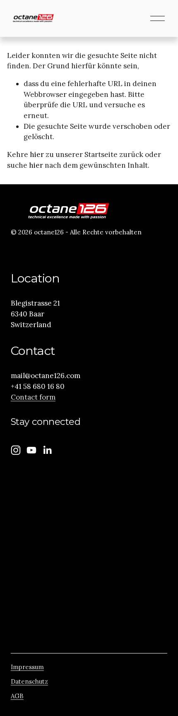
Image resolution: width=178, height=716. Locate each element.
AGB (17, 696)
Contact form (33, 397)
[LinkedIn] (47, 450)
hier (37, 154)
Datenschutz (29, 681)
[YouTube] (31, 450)
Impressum (27, 667)
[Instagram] (16, 450)
